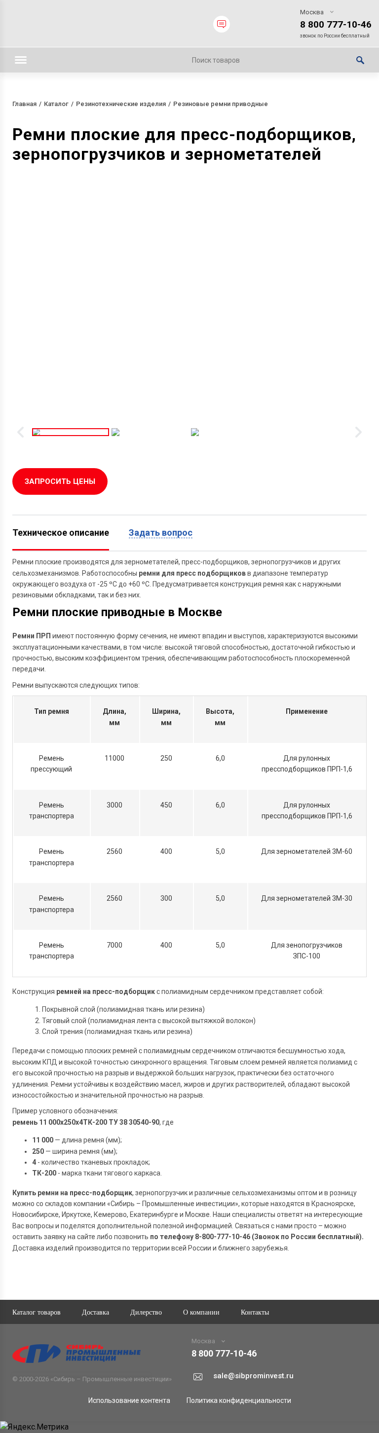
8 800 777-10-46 (336, 24)
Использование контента (129, 1400)
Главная (24, 104)
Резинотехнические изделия (121, 104)
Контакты (255, 1312)
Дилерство (146, 1312)
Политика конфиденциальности (239, 1400)
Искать (360, 60)
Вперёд (358, 432)
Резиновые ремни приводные (220, 104)
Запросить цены (60, 481)
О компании (201, 1312)
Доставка (95, 1312)
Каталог (56, 104)
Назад (20, 432)
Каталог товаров (36, 1312)
